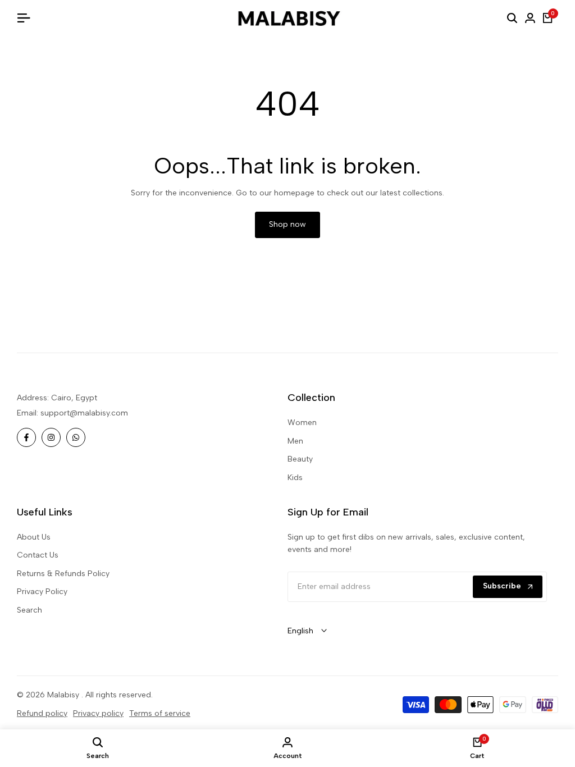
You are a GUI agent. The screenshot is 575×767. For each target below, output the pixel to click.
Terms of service (159, 713)
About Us (34, 537)
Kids (295, 477)
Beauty (300, 459)
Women (302, 422)
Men (295, 441)
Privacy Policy (42, 591)
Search (29, 610)
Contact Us (37, 555)
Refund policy (42, 713)
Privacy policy (98, 713)
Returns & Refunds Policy (63, 573)
